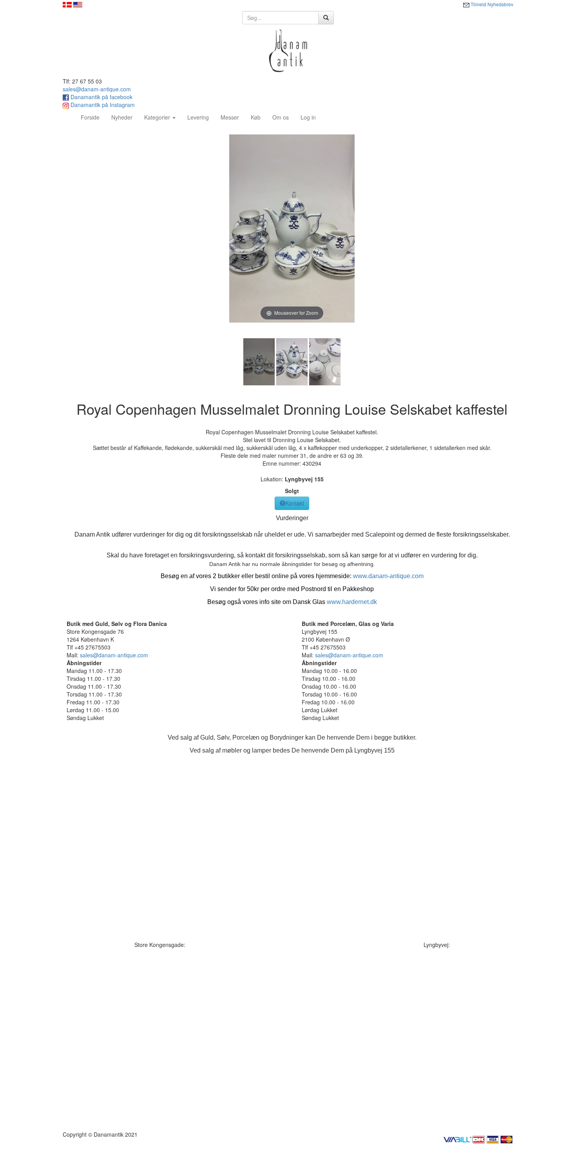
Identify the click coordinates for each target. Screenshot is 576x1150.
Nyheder (121, 117)
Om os (280, 117)
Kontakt (294, 503)
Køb (256, 117)
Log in (308, 117)
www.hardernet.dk (352, 602)
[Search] (326, 17)
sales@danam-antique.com (97, 89)
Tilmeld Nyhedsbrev (491, 4)
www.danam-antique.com (388, 576)
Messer (230, 117)
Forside (93, 117)
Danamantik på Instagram (102, 105)
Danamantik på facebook (100, 97)
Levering (198, 117)
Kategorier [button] (158, 117)
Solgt (292, 491)
